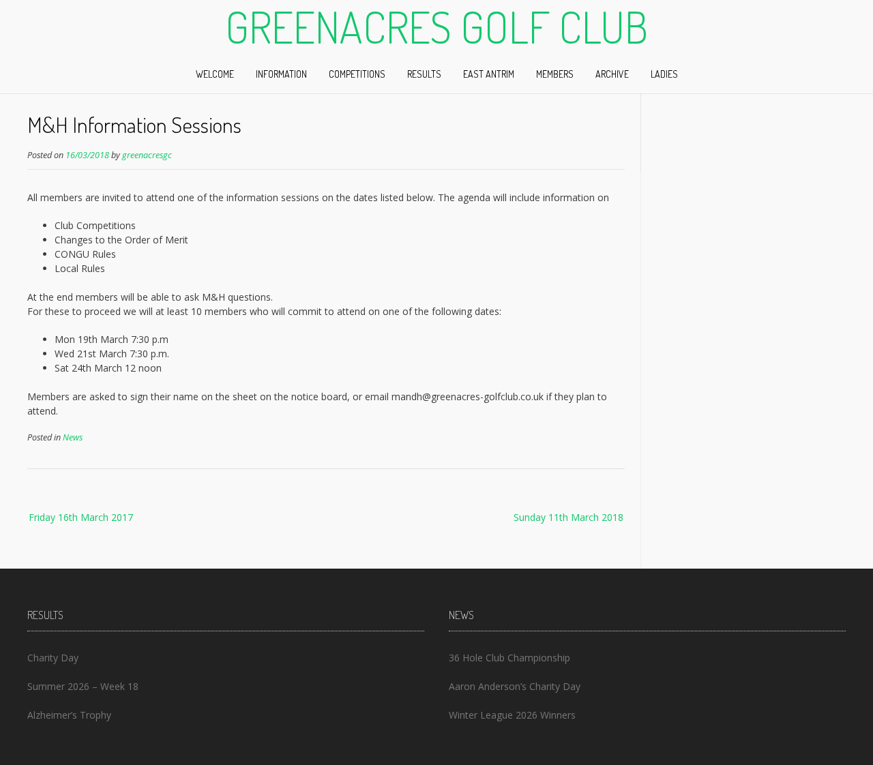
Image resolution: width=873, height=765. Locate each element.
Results (424, 74)
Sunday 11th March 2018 (568, 517)
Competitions (357, 74)
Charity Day (52, 657)
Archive (612, 74)
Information (281, 74)
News (73, 437)
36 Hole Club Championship (509, 657)
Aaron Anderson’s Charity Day (514, 686)
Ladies (664, 74)
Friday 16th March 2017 (81, 517)
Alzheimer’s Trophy (69, 714)
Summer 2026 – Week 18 (82, 686)
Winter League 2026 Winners (512, 714)
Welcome (215, 74)
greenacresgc (147, 155)
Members (555, 74)
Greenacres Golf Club (436, 26)
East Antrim (488, 74)
